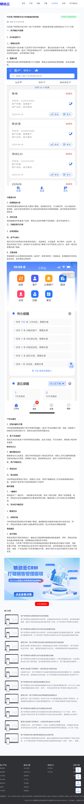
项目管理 (2, 783)
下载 (45, 3)
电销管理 (2, 772)
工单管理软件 (61, 796)
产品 (30, 3)
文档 (63, 3)
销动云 (5, 4)
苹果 (74, 772)
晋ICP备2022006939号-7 (61, 800)
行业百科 (54, 3)
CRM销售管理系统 (38, 796)
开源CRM (19, 796)
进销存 (2, 787)
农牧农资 (26, 787)
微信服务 (2, 768)
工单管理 (2, 790)
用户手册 (50, 772)
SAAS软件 (27, 768)
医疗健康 (26, 783)
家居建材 (26, 790)
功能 (38, 3)
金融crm (49, 796)
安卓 (74, 768)
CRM (9, 796)
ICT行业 (26, 779)
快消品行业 (27, 772)
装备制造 (26, 775)
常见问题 (50, 768)
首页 (23, 3)
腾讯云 (45, 796)
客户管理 (2, 779)
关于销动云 (73, 3)
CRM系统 (13, 796)
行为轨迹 (2, 775)
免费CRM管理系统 (27, 796)
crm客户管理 (72, 796)
